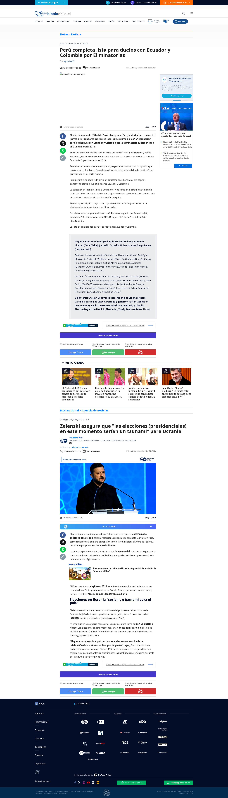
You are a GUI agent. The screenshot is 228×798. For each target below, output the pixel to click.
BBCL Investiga (124, 21)
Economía (77, 21)
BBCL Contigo (138, 21)
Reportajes (40, 763)
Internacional (63, 21)
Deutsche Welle (76, 437)
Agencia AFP (69, 61)
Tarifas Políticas (42, 781)
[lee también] (80, 573)
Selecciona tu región (48, 2)
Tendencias (99, 21)
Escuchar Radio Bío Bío (177, 2)
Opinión (111, 21)
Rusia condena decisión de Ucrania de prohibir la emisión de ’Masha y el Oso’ (124, 569)
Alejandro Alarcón (80, 447)
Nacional (50, 21)
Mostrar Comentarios (108, 335)
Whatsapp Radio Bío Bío (180, 782)
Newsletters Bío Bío (118, 2)
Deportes (88, 21)
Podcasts (39, 21)
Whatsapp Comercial (133, 782)
